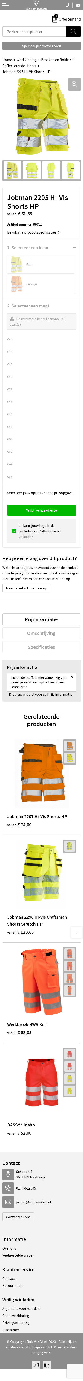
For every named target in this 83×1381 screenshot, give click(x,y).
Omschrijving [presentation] (41, 633)
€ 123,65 (20, 932)
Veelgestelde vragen (18, 1255)
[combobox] (34, 31)
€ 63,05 (19, 1032)
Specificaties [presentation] (41, 647)
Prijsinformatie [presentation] (41, 619)
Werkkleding (26, 59)
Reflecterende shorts (19, 65)
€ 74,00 (19, 824)
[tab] (41, 619)
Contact (8, 1278)
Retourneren (12, 1285)
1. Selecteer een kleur (28, 247)
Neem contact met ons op (26, 588)
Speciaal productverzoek (41, 45)
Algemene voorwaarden (21, 1308)
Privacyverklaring (16, 1322)
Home (7, 59)
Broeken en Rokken (56, 59)
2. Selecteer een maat (28, 306)
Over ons (9, 1248)
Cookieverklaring (15, 1315)
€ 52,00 (19, 1133)
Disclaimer (10, 1329)
